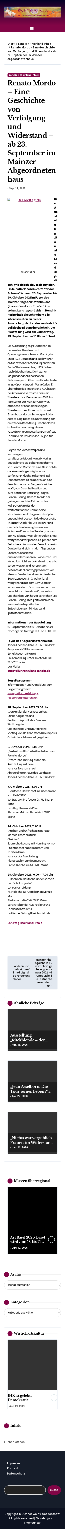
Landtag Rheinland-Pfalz (24, 75)
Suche (54, 1490)
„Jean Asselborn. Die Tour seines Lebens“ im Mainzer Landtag (32, 1091)
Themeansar (32, 1522)
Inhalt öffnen (16, 1442)
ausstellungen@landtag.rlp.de (29, 671)
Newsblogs (43, 1518)
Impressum (14, 1463)
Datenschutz (16, 1473)
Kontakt (12, 1468)
